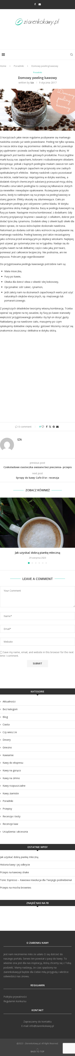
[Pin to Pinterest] (54, 426)
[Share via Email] (57, 426)
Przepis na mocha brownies (15, 887)
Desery (7, 739)
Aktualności (9, 701)
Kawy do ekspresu (13, 762)
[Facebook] (35, 4)
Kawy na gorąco (12, 770)
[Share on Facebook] (46, 426)
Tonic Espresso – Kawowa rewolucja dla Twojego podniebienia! (36, 880)
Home (3, 66)
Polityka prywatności (15, 996)
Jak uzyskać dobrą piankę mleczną (37, 553)
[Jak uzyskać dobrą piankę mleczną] (37, 523)
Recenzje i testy (11, 816)
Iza (32, 82)
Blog (5, 717)
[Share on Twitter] (50, 426)
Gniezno (7, 747)
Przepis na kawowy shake (14, 872)
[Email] (40, 4)
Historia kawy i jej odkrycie (15, 864)
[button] (3, 531)
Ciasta (6, 724)
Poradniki (19, 66)
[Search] (71, 54)
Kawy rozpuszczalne (14, 785)
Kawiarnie (8, 755)
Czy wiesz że (10, 732)
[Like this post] (43, 426)
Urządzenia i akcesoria (15, 831)
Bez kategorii (10, 709)
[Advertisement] (38, 36)
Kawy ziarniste (11, 793)
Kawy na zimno (11, 778)
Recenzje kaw (10, 824)
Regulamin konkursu (14, 1001)
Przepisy (7, 808)
